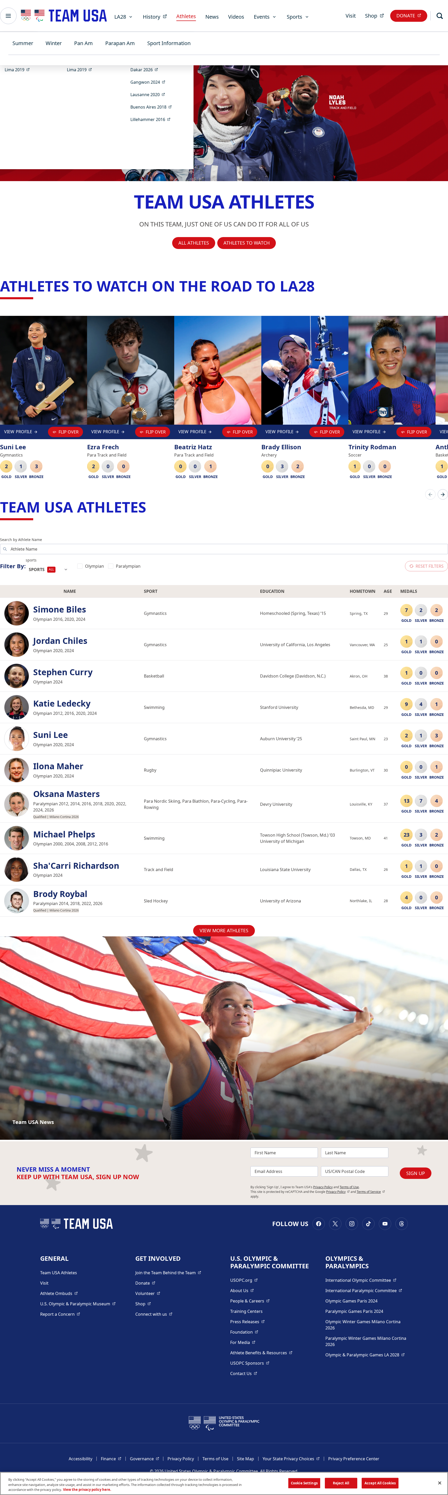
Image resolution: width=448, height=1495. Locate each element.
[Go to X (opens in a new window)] (335, 1224)
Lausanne (149, 94)
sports (31, 560)
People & (250, 1301)
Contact (243, 1373)
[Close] (439, 1483)
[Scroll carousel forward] (443, 494)
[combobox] (48, 569)
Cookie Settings (304, 1482)
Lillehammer (152, 119)
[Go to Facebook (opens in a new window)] (318, 1224)
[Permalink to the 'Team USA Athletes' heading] (151, 507)
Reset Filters (430, 566)
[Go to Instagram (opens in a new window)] (352, 1224)
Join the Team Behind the (168, 1273)
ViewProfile (18, 433)
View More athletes (224, 930)
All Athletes (193, 243)
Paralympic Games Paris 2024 (354, 1311)
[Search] (439, 16)
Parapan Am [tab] (120, 43)
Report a (60, 1314)
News (212, 16)
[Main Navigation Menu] (8, 16)
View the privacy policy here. (87, 1489)
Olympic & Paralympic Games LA (365, 1355)
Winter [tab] (54, 43)
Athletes (186, 16)
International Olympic (360, 1280)
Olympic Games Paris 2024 (351, 1301)
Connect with (153, 1314)
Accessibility (80, 1459)
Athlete (59, 1293)
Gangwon (149, 82)
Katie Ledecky (61, 703)
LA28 (120, 16)
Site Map (245, 1459)
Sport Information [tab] (169, 43)
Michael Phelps (64, 834)
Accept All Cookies (380, 1482)
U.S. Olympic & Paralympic (78, 1304)
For (242, 1342)
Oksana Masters (66, 794)
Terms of (371, 1192)
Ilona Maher (58, 766)
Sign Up (415, 1173)
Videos (236, 16)
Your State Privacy (291, 1459)
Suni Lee (50, 735)
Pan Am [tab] (83, 43)
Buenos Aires (152, 107)
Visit (351, 15)
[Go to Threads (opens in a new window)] (401, 1224)
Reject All (341, 1482)
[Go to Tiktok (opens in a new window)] (368, 1224)
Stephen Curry (63, 672)
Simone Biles (59, 609)
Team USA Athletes (58, 1273)
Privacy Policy (323, 1187)
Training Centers (246, 1311)
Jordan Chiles (60, 641)
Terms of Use (349, 1187)
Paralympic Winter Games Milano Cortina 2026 (365, 1341)
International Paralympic (363, 1290)
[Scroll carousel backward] (430, 494)
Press (247, 1322)
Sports (294, 16)
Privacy (338, 1192)
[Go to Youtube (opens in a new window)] (385, 1224)
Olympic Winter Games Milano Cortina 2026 (363, 1325)
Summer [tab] (22, 43)
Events (262, 16)
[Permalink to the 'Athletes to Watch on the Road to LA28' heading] (319, 286)
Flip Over (69, 432)
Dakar (145, 70)
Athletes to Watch (246, 243)
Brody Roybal (60, 894)
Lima (19, 70)
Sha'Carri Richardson (76, 866)
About (242, 1290)
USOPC (249, 1363)
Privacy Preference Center (353, 1459)
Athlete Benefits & (261, 1353)
